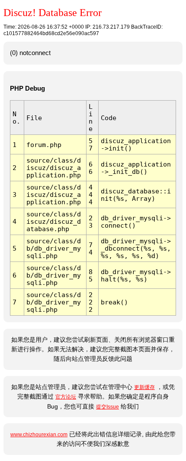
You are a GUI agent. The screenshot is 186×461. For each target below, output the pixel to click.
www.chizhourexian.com (38, 435)
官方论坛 (65, 397)
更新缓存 (144, 387)
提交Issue (107, 407)
